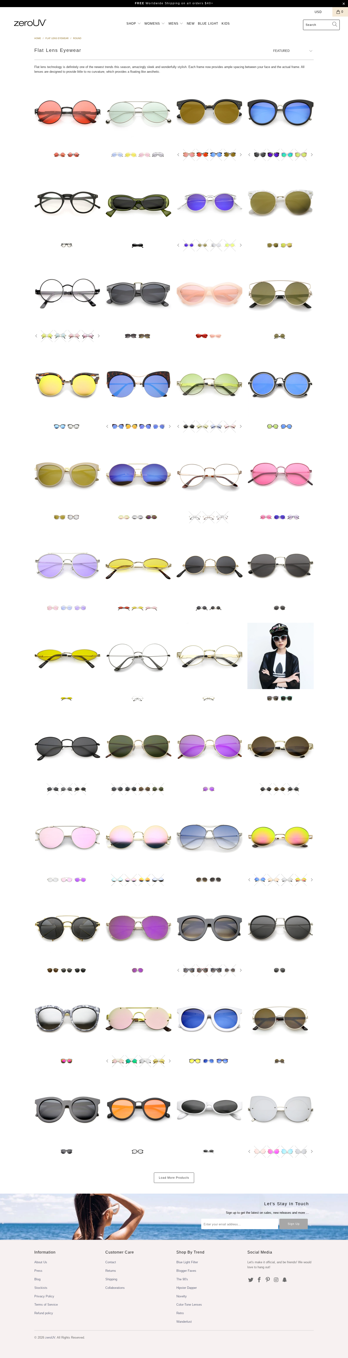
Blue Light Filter (187, 1262)
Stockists (40, 1288)
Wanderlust (184, 1321)
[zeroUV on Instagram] (276, 1280)
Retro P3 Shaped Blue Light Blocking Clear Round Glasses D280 (67, 203)
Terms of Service (46, 1304)
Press (38, 1270)
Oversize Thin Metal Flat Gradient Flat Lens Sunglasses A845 (209, 837)
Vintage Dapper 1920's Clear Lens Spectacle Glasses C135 (209, 475)
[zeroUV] (30, 23)
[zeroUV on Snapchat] (284, 1280)
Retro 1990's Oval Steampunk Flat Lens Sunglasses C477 (209, 384)
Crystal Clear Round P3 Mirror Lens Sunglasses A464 (209, 203)
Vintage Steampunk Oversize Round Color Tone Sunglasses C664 (67, 112)
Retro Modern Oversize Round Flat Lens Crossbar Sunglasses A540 (280, 1018)
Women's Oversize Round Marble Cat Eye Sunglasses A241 (280, 656)
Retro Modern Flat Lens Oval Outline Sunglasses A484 (280, 384)
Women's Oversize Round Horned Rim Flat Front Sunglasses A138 (209, 928)
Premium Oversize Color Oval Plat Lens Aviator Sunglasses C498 (138, 112)
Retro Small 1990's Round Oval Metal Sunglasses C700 (67, 746)
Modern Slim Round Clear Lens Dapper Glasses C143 (138, 656)
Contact (110, 1262)
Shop (131, 23)
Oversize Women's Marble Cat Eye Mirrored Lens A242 (67, 1018)
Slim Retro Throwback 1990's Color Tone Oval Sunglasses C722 (67, 656)
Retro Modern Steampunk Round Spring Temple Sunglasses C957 (138, 1018)
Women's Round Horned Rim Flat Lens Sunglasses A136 (67, 1109)
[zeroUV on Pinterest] (267, 1280)
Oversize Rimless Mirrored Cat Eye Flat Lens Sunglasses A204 (280, 1109)
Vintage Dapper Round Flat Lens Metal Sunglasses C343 (280, 565)
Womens (152, 23)
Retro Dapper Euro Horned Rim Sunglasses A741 (138, 293)
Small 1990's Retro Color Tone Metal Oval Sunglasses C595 (138, 565)
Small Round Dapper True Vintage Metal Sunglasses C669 (209, 565)
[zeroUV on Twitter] (250, 1280)
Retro (180, 1313)
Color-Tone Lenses (189, 1304)
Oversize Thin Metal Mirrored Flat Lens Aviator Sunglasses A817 (138, 928)
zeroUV (50, 1337)
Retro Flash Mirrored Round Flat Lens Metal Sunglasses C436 (209, 746)
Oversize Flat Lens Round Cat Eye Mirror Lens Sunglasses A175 (138, 384)
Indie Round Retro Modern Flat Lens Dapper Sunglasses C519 (138, 746)
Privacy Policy (44, 1296)
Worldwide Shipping (157, 3)
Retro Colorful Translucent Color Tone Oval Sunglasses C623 (209, 293)
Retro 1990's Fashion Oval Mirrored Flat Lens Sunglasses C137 (280, 837)
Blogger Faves (186, 1270)
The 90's (182, 1279)
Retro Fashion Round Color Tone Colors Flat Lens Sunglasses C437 (280, 475)
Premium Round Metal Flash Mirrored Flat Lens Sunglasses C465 (138, 837)
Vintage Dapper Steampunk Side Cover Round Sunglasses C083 (67, 928)
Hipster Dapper (186, 1288)
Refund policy (43, 1313)
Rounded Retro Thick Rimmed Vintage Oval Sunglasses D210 (138, 203)
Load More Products (174, 1177)
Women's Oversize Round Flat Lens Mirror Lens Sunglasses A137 (209, 1018)
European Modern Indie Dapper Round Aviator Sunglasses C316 (280, 928)
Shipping (111, 1279)
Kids (226, 23)
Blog (37, 1279)
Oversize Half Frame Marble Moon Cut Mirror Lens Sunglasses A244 (280, 203)
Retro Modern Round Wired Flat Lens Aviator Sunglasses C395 (67, 837)
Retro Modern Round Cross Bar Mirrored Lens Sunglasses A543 (280, 293)
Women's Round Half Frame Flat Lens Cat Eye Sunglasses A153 (67, 384)
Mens (174, 23)
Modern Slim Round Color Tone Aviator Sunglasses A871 (67, 565)
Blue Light (208, 23)
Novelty (181, 1296)
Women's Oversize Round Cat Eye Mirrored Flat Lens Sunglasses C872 (280, 112)
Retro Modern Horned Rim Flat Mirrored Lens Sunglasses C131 (138, 1109)
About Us (40, 1262)
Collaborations (115, 1288)
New (191, 23)
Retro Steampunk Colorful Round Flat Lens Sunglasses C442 (67, 293)
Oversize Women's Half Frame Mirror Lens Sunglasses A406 (209, 112)
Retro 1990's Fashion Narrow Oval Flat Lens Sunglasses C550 (209, 1109)
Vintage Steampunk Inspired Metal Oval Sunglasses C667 (280, 746)
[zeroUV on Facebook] (259, 1280)
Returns (110, 1270)
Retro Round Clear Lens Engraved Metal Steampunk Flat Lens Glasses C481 (209, 656)
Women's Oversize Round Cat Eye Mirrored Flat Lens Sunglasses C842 (67, 475)
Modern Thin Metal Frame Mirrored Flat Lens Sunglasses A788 (138, 475)
